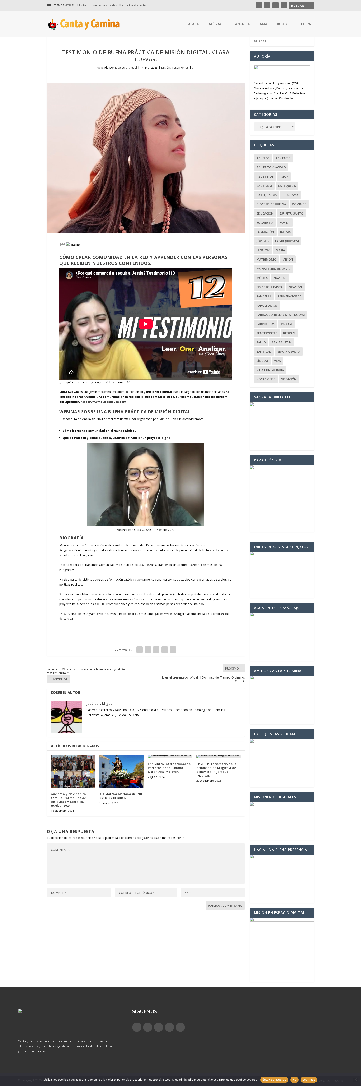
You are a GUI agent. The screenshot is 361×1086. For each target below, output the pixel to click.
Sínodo (262, 361)
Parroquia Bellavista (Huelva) (281, 315)
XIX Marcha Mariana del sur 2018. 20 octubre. (120, 796)
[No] (355, 1080)
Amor (284, 177)
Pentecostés (267, 333)
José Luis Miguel (126, 67)
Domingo (299, 204)
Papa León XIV (267, 305)
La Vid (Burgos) (287, 241)
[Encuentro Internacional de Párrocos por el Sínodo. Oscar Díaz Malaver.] (170, 756)
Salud (261, 342)
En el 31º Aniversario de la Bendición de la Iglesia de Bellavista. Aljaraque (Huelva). (216, 770)
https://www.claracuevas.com (103, 402)
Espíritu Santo (291, 213)
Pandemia (264, 296)
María (280, 250)
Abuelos (263, 158)
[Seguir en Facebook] (136, 1027)
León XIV (263, 250)
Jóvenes (263, 241)
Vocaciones (266, 379)
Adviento (283, 158)
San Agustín (281, 342)
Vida (277, 361)
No (294, 1079)
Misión (165, 67)
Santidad (264, 351)
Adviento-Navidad (271, 167)
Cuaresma (290, 195)
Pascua (286, 324)
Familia (284, 223)
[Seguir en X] (147, 1027)
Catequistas (267, 195)
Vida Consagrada (270, 370)
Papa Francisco (290, 296)
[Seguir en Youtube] (180, 1027)
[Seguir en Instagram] (158, 1027)
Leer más (309, 1079)
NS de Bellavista (270, 287)
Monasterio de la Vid (274, 269)
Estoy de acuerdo (274, 1079)
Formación (265, 232)
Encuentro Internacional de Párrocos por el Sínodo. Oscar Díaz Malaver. (169, 768)
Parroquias (266, 324)
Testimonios (180, 67)
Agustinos (265, 177)
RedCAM (289, 333)
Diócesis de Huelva (271, 204)
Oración (295, 287)
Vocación (288, 379)
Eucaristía (265, 223)
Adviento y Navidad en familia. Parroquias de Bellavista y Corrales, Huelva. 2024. (68, 799)
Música (262, 278)
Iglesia (285, 232)
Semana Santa (288, 351)
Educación (265, 213)
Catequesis (287, 186)
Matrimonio (266, 259)
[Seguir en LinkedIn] (169, 1027)
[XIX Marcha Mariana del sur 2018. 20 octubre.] (121, 771)
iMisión (164, 419)
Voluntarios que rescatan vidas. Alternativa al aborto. (111, 5)
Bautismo (264, 186)
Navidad (280, 278)
